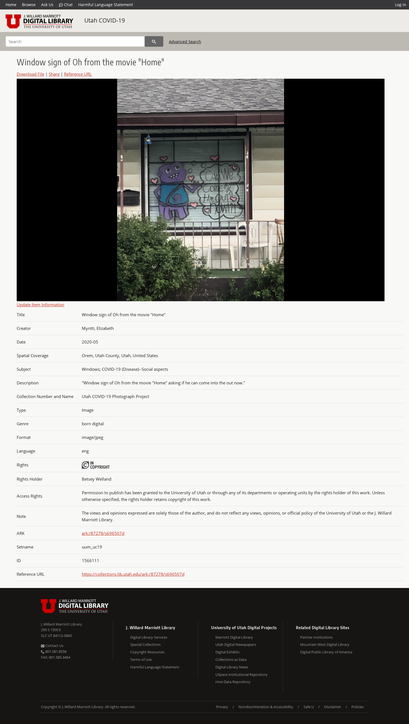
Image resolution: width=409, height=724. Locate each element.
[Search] (154, 41)
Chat (68, 4)
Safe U (309, 706)
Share (54, 74)
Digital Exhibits (227, 651)
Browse (29, 4)
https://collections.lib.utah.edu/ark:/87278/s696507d (133, 574)
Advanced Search (185, 41)
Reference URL (78, 74)
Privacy (222, 706)
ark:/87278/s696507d (103, 533)
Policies (357, 706)
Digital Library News (231, 666)
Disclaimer (332, 706)
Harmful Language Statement (105, 4)
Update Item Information (40, 304)
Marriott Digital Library (234, 637)
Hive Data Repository (232, 681)
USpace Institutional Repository (241, 674)
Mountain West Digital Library (324, 644)
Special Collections (145, 644)
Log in (400, 4)
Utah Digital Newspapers (235, 644)
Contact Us (54, 645)
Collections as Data (231, 659)
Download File (30, 74)
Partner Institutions (316, 637)
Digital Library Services (148, 637)
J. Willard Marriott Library (61, 624)
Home (11, 4)
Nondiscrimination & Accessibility (265, 706)
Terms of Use (141, 659)
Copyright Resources (147, 651)
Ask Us (47, 4)
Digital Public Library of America (326, 651)
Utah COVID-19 (104, 20)
